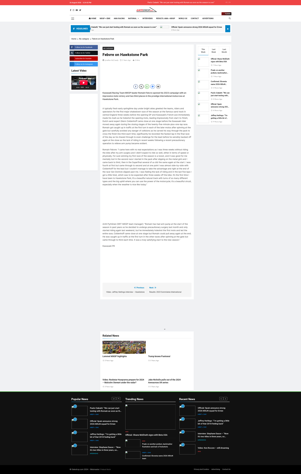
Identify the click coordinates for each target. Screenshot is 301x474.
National (132, 18)
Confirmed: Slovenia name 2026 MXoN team (219, 84)
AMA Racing (119, 18)
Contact (195, 18)
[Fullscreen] (94, 87)
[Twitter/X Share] (141, 86)
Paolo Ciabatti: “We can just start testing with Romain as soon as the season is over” (94, 27)
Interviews (148, 18)
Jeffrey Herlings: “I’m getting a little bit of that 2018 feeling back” (220, 118)
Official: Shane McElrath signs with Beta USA (146, 435)
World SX (183, 18)
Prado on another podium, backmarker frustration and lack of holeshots (213, 424)
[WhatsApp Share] (147, 86)
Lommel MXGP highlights (115, 356)
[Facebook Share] (135, 86)
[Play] (74, 87)
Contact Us (226, 469)
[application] (83, 83)
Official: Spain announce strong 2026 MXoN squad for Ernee (190, 3)
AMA (91, 452)
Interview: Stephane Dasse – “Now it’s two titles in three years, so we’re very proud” (105, 437)
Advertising (208, 18)
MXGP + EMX (105, 18)
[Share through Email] (158, 86)
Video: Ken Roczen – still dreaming (105, 449)
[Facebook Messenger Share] (152, 86)
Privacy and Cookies (201, 469)
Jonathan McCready (111, 60)
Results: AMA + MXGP (165, 18)
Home (93, 18)
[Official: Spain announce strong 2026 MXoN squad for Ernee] (138, 30)
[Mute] (91, 87)
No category (108, 48)
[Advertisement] (84, 131)
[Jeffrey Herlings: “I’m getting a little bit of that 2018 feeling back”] (203, 30)
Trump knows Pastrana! (159, 356)
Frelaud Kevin (105, 469)
